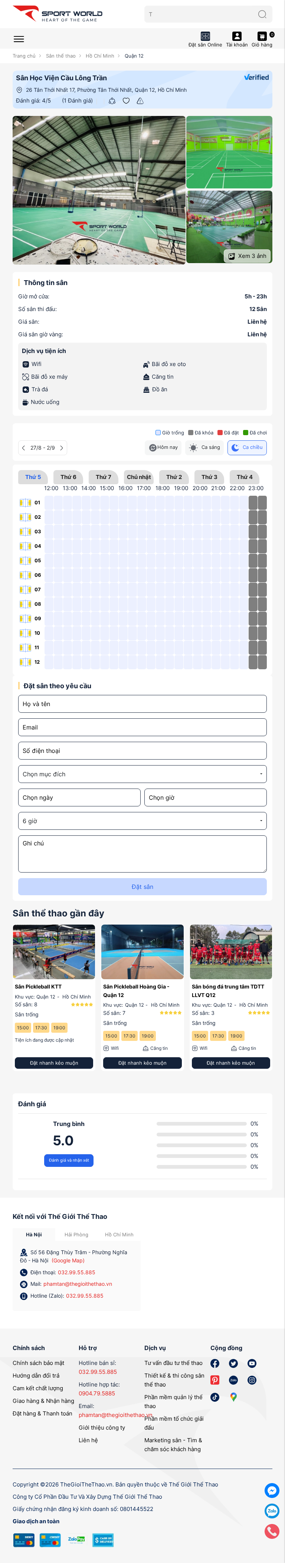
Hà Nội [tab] (34, 1234)
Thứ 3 (209, 476)
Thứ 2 (174, 476)
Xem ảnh (251, 255)
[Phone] (272, 1530)
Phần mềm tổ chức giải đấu (174, 1423)
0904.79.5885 (97, 1393)
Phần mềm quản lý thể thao (173, 1402)
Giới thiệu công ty (102, 1427)
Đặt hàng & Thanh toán (42, 1413)
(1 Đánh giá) (77, 100)
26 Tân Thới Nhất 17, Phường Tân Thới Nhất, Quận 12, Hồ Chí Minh (106, 90)
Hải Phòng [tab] (76, 1234)
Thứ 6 (68, 476)
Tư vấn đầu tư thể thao (173, 1362)
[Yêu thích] (126, 100)
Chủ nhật (139, 476)
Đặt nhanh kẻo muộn (54, 1063)
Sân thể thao (60, 56)
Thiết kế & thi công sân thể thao (174, 1380)
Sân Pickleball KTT (38, 986)
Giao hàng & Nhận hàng (43, 1400)
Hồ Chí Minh (99, 56)
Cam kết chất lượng (38, 1388)
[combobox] (142, 774)
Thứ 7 (103, 476)
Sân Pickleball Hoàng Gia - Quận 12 (136, 990)
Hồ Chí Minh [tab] (119, 1234)
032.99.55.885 (76, 1272)
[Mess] (272, 1490)
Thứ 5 (33, 476)
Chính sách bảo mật (38, 1362)
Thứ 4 (245, 476)
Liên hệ (88, 1440)
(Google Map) (68, 1260)
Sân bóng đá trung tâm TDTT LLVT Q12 (228, 990)
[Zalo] (272, 1510)
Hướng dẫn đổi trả (36, 1375)
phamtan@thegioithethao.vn (77, 1284)
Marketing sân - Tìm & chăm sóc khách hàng (173, 1445)
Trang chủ (24, 56)
